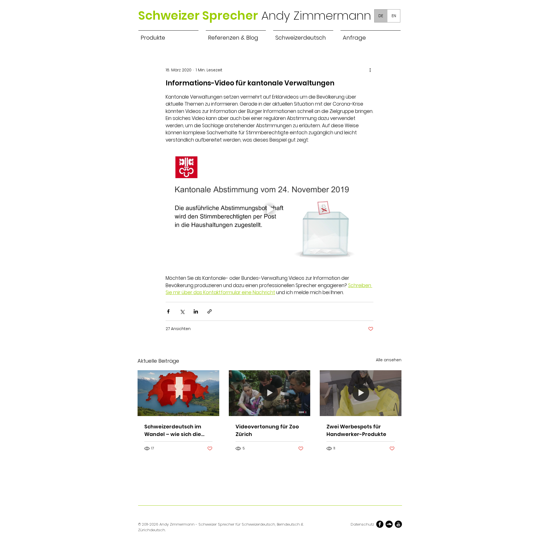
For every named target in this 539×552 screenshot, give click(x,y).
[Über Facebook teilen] (168, 311)
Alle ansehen (388, 360)
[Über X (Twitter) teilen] (182, 311)
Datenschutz (362, 524)
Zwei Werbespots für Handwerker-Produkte (356, 430)
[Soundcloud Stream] (389, 524)
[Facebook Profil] (379, 524)
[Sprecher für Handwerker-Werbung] (360, 393)
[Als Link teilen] (209, 311)
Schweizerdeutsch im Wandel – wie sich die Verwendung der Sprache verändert (172, 430)
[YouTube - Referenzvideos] (398, 524)
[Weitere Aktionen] (370, 70)
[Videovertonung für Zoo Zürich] (269, 393)
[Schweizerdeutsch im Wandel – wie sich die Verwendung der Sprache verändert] (178, 393)
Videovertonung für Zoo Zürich (267, 430)
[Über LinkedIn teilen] (195, 311)
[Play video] (269, 209)
